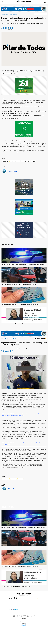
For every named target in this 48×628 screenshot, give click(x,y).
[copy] (12, 28)
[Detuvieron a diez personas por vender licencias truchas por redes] (24, 295)
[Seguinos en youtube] (9, 598)
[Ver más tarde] (1, 28)
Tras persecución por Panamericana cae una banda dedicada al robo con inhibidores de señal (21, 414)
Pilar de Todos (12, 171)
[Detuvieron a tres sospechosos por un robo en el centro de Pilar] (24, 275)
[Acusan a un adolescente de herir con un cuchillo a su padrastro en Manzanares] (24, 255)
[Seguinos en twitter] (12, 598)
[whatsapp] (3, 28)
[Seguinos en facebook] (17, 598)
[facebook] (6, 28)
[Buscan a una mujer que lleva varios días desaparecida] (24, 315)
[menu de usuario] (45, 2)
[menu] (3, 2)
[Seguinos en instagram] (14, 598)
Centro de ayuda (24, 618)
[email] (10, 28)
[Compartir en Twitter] (8, 28)
